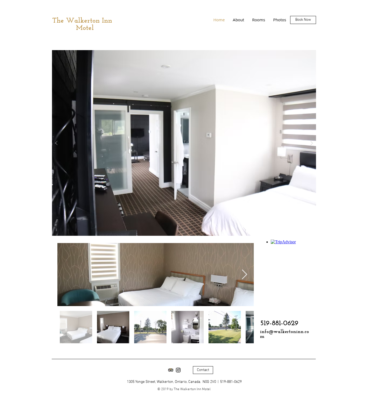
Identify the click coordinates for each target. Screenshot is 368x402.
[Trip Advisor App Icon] (171, 370)
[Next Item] (244, 274)
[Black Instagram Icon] (178, 370)
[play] (303, 55)
